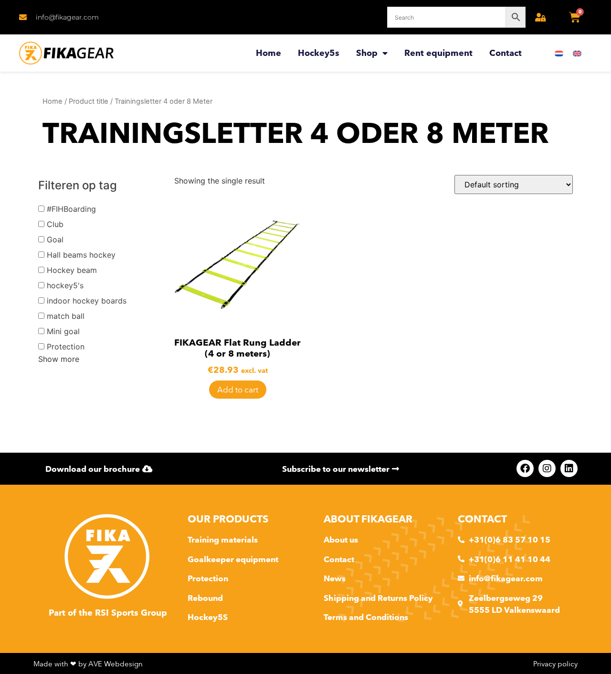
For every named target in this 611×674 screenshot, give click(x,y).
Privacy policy (555, 663)
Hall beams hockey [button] (81, 255)
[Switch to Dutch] (559, 53)
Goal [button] (55, 239)
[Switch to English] (577, 53)
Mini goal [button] (63, 331)
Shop (367, 52)
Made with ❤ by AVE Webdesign (88, 663)
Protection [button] (65, 346)
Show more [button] (58, 359)
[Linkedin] (569, 468)
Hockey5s (318, 52)
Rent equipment (438, 52)
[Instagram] (547, 468)
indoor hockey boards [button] (86, 300)
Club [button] (55, 224)
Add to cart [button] (237, 389)
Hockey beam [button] (72, 270)
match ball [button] (65, 316)
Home (268, 52)
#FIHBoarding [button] (71, 209)
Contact (505, 52)
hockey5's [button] (65, 285)
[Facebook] (525, 468)
